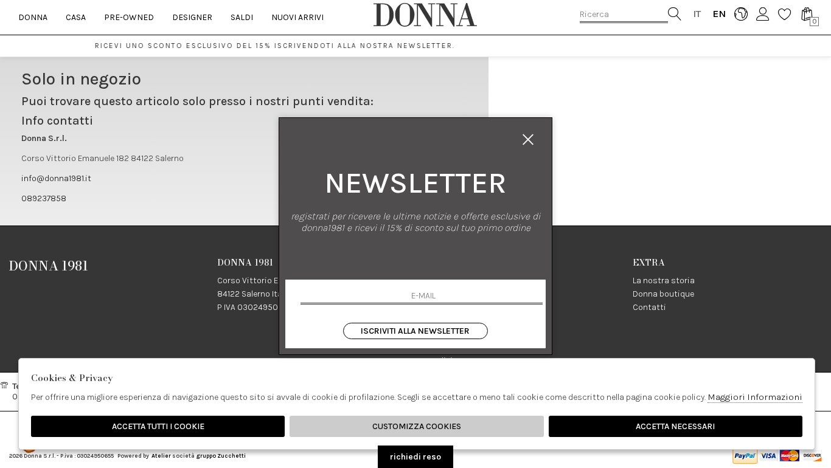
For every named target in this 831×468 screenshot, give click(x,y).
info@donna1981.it (56, 178)
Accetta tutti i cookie (158, 426)
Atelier (161, 455)
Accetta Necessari (675, 426)
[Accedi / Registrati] (762, 13)
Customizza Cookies (416, 426)
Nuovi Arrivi (297, 17)
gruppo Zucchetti (221, 455)
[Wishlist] (784, 13)
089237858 (43, 198)
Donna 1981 (48, 265)
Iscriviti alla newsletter (415, 331)
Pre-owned (129, 17)
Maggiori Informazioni (755, 396)
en (718, 13)
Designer (192, 17)
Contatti (649, 307)
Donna (32, 17)
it (697, 13)
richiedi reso (415, 457)
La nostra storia (664, 280)
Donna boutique (663, 294)
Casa (76, 17)
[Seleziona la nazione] (740, 13)
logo (425, 14)
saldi (242, 17)
